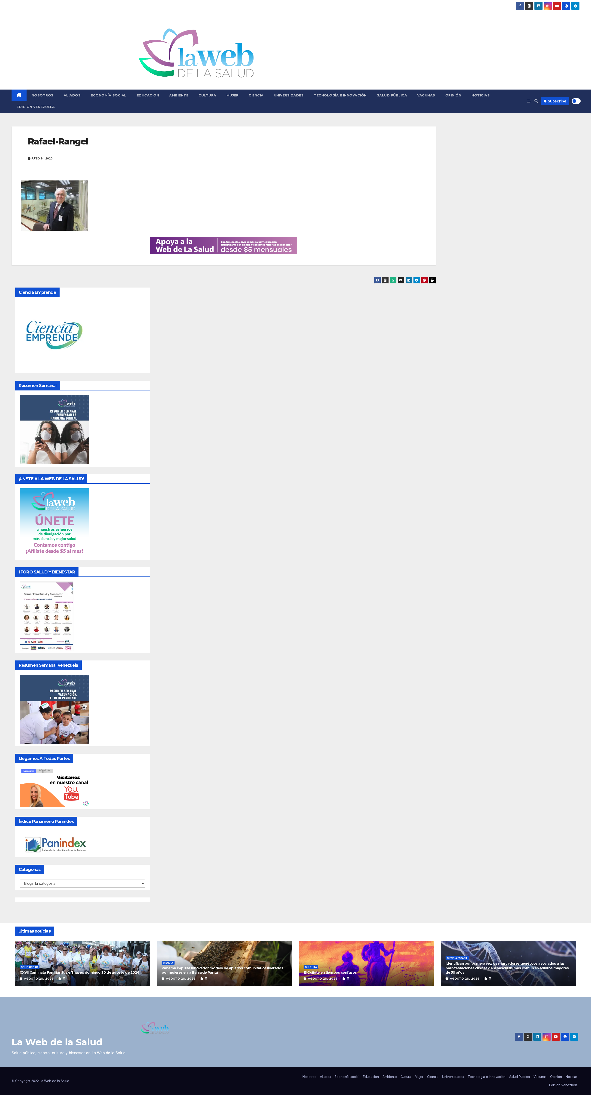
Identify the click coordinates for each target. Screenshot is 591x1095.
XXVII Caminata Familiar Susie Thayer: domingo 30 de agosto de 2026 (79, 972)
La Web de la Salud (57, 1042)
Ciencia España (457, 958)
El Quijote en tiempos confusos (330, 972)
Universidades (289, 95)
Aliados (72, 95)
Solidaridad (29, 967)
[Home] (19, 95)
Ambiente (178, 95)
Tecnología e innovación (340, 95)
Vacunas (426, 95)
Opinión (453, 95)
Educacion (148, 95)
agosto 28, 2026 (39, 978)
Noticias (480, 95)
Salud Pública (392, 95)
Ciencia (256, 95)
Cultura (207, 95)
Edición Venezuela (36, 107)
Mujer (232, 95)
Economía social (109, 95)
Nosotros (43, 95)
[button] (536, 101)
